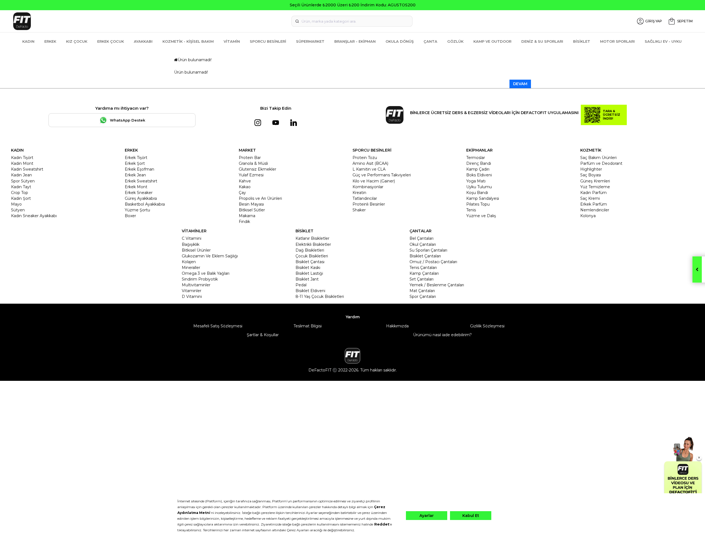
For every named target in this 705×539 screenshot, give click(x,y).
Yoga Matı (476, 181)
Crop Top (19, 192)
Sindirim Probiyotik (200, 279)
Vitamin (232, 41)
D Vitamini (192, 296)
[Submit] (297, 21)
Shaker (359, 209)
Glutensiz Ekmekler (257, 169)
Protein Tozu (364, 157)
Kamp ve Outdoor (492, 41)
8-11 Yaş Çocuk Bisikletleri (319, 296)
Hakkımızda (397, 326)
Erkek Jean (135, 175)
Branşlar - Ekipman (355, 41)
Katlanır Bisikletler (312, 238)
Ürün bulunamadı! (195, 59)
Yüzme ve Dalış (481, 215)
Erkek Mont (136, 186)
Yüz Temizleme (595, 186)
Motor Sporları (617, 41)
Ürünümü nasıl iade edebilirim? (442, 335)
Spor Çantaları (423, 296)
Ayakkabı (143, 41)
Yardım (353, 317)
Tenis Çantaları (423, 267)
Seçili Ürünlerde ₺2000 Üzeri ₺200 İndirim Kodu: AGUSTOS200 (353, 4)
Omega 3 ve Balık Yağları (205, 273)
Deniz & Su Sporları (542, 41)
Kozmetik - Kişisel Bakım (188, 41)
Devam (520, 83)
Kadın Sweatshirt (27, 169)
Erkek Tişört (136, 157)
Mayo (16, 204)
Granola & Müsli (253, 163)
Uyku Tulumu (479, 186)
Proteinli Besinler (368, 204)
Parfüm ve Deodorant (601, 163)
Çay (242, 192)
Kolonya (588, 215)
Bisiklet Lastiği (309, 273)
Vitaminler (191, 290)
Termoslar (475, 157)
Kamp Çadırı (477, 169)
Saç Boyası (590, 175)
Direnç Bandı (478, 163)
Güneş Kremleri (595, 181)
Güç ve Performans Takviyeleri (381, 175)
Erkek (50, 41)
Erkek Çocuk (110, 41)
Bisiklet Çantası (309, 261)
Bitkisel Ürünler (196, 250)
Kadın (28, 41)
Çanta (430, 41)
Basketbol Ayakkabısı (145, 204)
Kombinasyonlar (367, 186)
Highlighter (591, 169)
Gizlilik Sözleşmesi (487, 326)
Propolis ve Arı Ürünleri (260, 198)
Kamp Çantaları (424, 273)
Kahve (245, 181)
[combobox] (352, 21)
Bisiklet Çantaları (425, 256)
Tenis (471, 209)
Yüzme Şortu (137, 209)
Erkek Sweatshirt (141, 181)
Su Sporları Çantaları (428, 250)
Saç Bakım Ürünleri (598, 157)
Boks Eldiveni (479, 175)
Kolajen (189, 261)
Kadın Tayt (21, 186)
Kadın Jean (21, 175)
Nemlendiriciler (594, 209)
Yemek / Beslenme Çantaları (437, 284)
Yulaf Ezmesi (251, 175)
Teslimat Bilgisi (308, 326)
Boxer (130, 215)
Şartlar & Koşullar (263, 335)
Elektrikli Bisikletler (313, 244)
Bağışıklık (190, 244)
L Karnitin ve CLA (369, 169)
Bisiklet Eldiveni (310, 290)
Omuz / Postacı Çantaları (433, 261)
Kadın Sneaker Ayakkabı (34, 215)
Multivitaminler (196, 284)
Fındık (244, 221)
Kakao (245, 186)
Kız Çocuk (76, 41)
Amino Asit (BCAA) (370, 163)
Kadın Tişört (22, 157)
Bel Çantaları (421, 238)
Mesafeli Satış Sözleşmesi (217, 326)
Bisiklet (581, 41)
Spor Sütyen (23, 181)
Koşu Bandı (477, 192)
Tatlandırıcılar (364, 198)
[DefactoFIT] (124, 21)
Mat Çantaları (422, 290)
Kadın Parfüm (593, 192)
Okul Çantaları (423, 244)
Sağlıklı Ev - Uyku (663, 41)
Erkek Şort (135, 163)
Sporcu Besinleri (268, 41)
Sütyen (18, 209)
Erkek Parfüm (593, 204)
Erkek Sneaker (139, 192)
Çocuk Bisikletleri (311, 256)
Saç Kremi (590, 198)
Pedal (301, 284)
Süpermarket (310, 41)
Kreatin (359, 192)
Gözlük (455, 41)
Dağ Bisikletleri (309, 250)
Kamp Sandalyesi (482, 198)
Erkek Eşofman (139, 169)
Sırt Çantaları (421, 279)
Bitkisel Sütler (252, 209)
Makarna (247, 215)
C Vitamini (191, 238)
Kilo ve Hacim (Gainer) (373, 181)
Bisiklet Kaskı (307, 267)
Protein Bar (250, 157)
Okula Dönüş (400, 41)
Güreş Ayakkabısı (141, 198)
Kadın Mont (22, 163)
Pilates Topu (478, 204)
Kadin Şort (21, 198)
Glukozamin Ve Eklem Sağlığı (210, 256)
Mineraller (191, 267)
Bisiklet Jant (307, 279)
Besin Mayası (251, 204)
